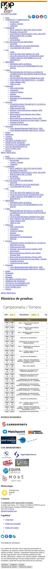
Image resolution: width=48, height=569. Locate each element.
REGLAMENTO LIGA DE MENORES (24, 184)
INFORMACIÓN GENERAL (21, 203)
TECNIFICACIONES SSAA (16, 279)
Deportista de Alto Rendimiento (21, 237)
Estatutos (13, 233)
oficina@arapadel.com (9, 511)
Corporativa (14, 229)
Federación (9, 225)
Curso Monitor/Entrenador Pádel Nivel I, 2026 (26, 267)
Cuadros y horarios (16, 162)
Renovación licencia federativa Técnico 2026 (26, 257)
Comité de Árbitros (16, 231)
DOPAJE (13, 239)
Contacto (8, 275)
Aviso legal (9, 520)
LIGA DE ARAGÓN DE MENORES (19, 180)
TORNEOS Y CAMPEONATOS (17, 158)
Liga (7, 189)
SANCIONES (15, 178)
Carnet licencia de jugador (19, 263)
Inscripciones (14, 160)
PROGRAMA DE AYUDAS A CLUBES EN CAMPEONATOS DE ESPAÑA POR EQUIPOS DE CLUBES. (28, 213)
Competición (9, 166)
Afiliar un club (15, 223)
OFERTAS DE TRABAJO (15, 281)
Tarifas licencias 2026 (17, 247)
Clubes (7, 209)
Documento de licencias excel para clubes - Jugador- (28, 259)
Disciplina (9, 277)
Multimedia (9, 273)
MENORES (9, 201)
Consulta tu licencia (17, 261)
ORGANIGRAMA (17, 227)
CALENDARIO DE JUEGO (20, 187)
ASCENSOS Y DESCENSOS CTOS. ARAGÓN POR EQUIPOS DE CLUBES (28, 173)
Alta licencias (14, 251)
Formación (9, 265)
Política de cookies (12, 528)
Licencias (8, 241)
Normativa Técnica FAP (18, 170)
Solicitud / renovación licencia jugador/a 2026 (26, 249)
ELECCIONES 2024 (13, 287)
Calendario (14, 164)
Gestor (12, 191)
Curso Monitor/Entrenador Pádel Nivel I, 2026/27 (27, 269)
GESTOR (13, 182)
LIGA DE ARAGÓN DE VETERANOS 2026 (27, 195)
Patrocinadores (15, 235)
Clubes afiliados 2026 (17, 221)
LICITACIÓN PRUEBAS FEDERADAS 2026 (27, 217)
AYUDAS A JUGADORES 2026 (17, 283)
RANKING (14, 176)
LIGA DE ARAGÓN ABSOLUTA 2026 (24, 193)
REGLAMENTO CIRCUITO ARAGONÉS (26, 168)
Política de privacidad (13, 524)
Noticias (8, 289)
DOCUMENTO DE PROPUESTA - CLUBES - (27, 219)
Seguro (7, 271)
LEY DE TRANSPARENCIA (16, 285)
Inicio (7, 156)
